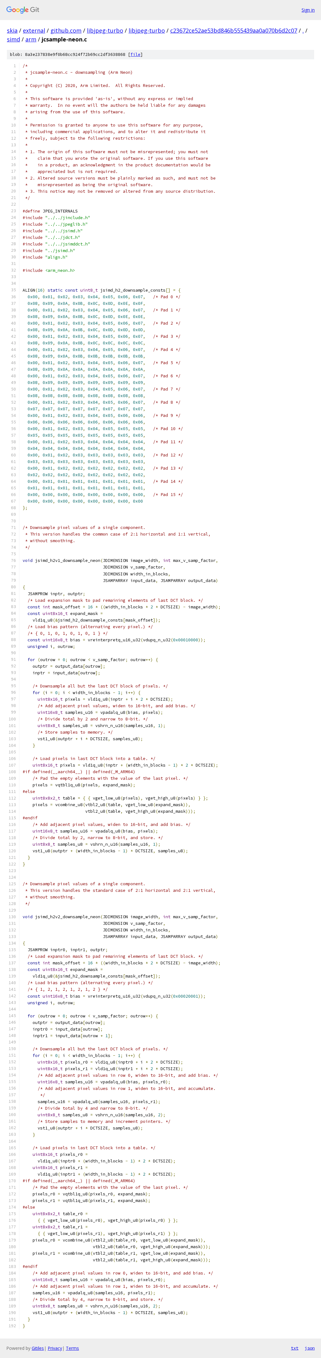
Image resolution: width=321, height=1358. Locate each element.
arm (30, 39)
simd (13, 39)
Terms (72, 1348)
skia (12, 30)
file (135, 54)
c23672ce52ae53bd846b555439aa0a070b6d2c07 (233, 30)
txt (294, 1348)
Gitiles (38, 1348)
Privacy (55, 1348)
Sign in (308, 10)
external (34, 30)
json (310, 1348)
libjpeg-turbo (105, 30)
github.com (66, 30)
